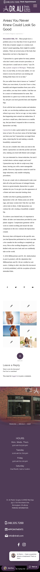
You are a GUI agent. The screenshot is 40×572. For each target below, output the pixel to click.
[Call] (13, 523)
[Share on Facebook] (7, 287)
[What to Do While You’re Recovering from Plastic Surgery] (28, 342)
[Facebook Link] (19, 545)
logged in (15, 376)
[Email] (13, 536)
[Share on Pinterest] (24, 287)
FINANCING (12, 424)
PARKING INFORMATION (20, 508)
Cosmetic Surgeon (9, 33)
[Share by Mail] (33, 287)
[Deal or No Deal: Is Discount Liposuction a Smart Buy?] (11, 342)
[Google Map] (20, 490)
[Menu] (34, 8)
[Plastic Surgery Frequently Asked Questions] (11, 306)
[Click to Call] (12, 2)
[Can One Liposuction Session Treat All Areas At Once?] (11, 318)
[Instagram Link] (24, 545)
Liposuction (19, 33)
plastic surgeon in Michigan (16, 68)
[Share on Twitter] (16, 287)
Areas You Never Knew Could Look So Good (19, 24)
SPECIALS (22, 424)
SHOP (29, 424)
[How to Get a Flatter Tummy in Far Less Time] (28, 318)
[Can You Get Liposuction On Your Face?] (28, 331)
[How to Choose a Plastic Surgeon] (28, 306)
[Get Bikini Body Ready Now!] (11, 330)
